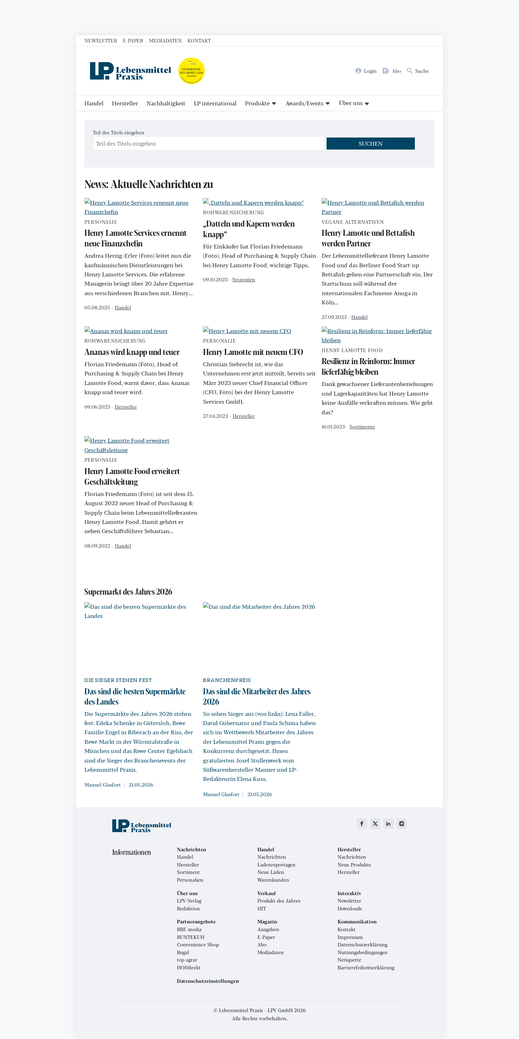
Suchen (371, 143)
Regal (183, 952)
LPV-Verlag (189, 900)
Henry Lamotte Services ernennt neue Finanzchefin (135, 234)
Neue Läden (270, 872)
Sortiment (188, 872)
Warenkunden (273, 879)
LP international (215, 103)
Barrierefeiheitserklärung (366, 967)
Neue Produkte (354, 864)
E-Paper (133, 40)
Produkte (257, 103)
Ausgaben (268, 929)
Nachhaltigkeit (166, 103)
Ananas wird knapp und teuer (131, 347)
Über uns (351, 103)
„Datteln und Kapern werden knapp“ (249, 225)
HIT (261, 908)
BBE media (189, 929)
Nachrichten (271, 856)
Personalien (190, 879)
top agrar (187, 959)
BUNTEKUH (190, 937)
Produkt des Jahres (278, 900)
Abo (262, 944)
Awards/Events (304, 103)
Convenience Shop (198, 944)
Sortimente (362, 426)
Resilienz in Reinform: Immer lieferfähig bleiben (368, 363)
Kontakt (199, 40)
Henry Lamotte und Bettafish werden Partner (368, 234)
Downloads (350, 908)
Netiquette (349, 959)
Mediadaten (165, 40)
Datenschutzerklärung (362, 944)
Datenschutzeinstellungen (208, 981)
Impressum (350, 937)
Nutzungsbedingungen (363, 952)
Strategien (243, 279)
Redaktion (188, 908)
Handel (93, 103)
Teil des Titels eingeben (119, 132)
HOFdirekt (189, 967)
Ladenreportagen (276, 864)
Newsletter (100, 40)
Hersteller (125, 103)
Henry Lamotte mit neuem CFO (253, 347)
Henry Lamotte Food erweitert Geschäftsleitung (132, 472)
